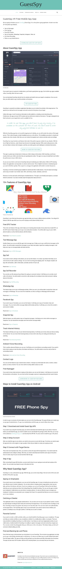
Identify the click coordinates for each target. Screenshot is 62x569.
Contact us (39, 567)
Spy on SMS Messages (15, 251)
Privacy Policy (46, 567)
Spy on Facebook (13, 310)
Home (17, 12)
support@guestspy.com (27, 562)
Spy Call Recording (14, 282)
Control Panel (43, 12)
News (36, 12)
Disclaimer (53, 567)
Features (21, 12)
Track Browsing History (15, 339)
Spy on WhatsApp (13, 295)
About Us (33, 567)
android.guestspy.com (16, 433)
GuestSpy (21, 22)
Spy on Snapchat (13, 324)
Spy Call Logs (12, 266)
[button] (57, 12)
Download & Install (29, 12)
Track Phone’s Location (15, 235)
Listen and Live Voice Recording (17, 355)
